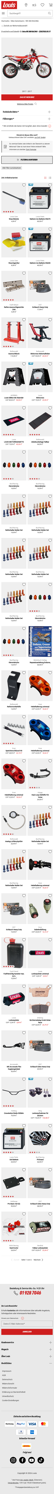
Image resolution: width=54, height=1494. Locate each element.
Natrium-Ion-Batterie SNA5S (40, 263)
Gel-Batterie (14, 1160)
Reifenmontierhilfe (14, 707)
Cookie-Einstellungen (10, 1400)
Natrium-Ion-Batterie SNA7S (40, 219)
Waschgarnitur (14, 263)
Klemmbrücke (14, 486)
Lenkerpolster (14, 1020)
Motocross (40, 398)
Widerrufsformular (9, 1388)
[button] (49, 13)
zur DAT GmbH (40, 137)
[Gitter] (45, 177)
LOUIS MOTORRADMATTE (14, 442)
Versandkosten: (13, 1483)
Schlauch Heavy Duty (40, 307)
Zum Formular (31, 149)
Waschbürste (14, 219)
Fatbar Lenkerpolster (40, 1248)
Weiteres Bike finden (25, 104)
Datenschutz (7, 1379)
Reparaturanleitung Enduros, (40, 662)
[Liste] (50, 177)
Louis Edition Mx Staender (13, 398)
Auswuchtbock (14, 354)
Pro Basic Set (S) (14, 1204)
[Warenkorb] (51, 5)
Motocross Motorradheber (40, 354)
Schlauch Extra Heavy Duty (40, 1067)
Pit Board (40, 1160)
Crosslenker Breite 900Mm (14, 1113)
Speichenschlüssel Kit (14, 751)
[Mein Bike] (34, 5)
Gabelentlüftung (40, 930)
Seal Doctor (14, 1248)
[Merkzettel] (42, 5)
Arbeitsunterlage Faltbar (40, 442)
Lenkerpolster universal (40, 974)
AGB (4, 1375)
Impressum (6, 1371)
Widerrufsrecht (8, 1384)
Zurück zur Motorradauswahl (15, 26)
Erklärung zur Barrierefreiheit (13, 1392)
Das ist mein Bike (27, 97)
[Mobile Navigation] (3, 13)
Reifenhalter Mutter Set (14, 530)
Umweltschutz (8, 1396)
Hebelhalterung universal (40, 707)
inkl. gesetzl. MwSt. (27, 1480)
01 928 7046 (30, 1293)
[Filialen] (26, 5)
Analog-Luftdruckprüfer (14, 841)
